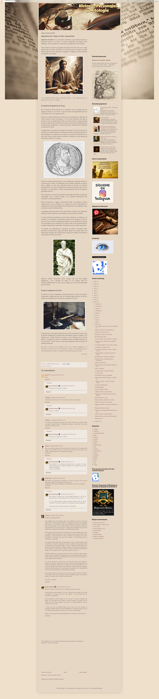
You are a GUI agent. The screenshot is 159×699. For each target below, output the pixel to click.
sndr (87, 688)
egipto (95, 435)
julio (96, 315)
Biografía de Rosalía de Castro (102, 408)
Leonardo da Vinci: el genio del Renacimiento (106, 416)
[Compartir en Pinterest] (69, 364)
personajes (48, 366)
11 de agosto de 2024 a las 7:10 (57, 420)
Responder (47, 379)
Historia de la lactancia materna (101, 60)
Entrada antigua (83, 672)
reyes (95, 463)
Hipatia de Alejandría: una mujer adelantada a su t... (106, 405)
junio (96, 317)
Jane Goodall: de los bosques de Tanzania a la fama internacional (108, 127)
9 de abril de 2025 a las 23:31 (63, 587)
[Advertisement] (64, 657)
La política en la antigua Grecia (102, 347)
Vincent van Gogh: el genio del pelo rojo (104, 330)
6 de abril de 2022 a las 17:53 (57, 375)
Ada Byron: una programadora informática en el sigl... (106, 410)
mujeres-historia (97, 451)
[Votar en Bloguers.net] (95, 481)
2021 (95, 293)
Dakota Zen (48, 478)
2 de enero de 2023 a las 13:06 (68, 408)
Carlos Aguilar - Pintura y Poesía (101, 524)
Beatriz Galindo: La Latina (101, 397)
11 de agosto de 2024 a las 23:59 (68, 434)
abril (96, 322)
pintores (95, 459)
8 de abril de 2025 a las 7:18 (67, 494)
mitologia (96, 449)
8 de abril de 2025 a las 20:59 (57, 515)
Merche (47, 446)
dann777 (47, 375)
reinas (95, 461)
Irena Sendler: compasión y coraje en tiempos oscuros (105, 350)
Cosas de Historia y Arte (99, 528)
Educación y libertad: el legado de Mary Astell (108, 137)
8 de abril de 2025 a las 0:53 (56, 446)
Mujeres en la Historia (99, 536)
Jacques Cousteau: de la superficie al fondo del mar (106, 365)
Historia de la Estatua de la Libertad (103, 334)
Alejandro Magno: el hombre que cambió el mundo (105, 353)
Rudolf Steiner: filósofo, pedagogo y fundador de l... (106, 378)
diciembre (97, 304)
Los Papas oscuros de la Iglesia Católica (104, 371)
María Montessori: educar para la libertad (104, 356)
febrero (97, 421)
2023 (95, 288)
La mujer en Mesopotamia (101, 385)
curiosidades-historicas (99, 433)
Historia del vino (99, 418)
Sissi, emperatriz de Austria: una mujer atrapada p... (106, 326)
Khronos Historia (98, 534)
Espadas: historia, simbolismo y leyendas (104, 400)
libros (95, 447)
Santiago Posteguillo (98, 538)
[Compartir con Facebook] (67, 364)
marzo (97, 324)
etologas (95, 441)
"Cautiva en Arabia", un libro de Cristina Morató (104, 381)
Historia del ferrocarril (100, 362)
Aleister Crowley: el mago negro (108, 147)
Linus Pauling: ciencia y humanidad (103, 375)
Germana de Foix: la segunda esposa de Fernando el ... (104, 359)
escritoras (96, 437)
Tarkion (47, 515)
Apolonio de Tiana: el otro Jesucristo (103, 402)
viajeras (95, 464)
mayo (96, 319)
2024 (95, 286)
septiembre (98, 310)
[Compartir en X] (66, 364)
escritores (96, 439)
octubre (97, 308)
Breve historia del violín (100, 336)
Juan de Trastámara (99, 368)
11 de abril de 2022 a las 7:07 (67, 386)
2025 (95, 284)
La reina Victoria (99, 373)
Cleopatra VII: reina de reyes (102, 332)
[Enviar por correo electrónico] (63, 364)
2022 (95, 290)
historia (95, 443)
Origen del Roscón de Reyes (101, 389)
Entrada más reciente (46, 672)
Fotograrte (96, 532)
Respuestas (49, 383)
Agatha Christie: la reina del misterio (103, 414)
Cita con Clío (97, 526)
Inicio (65, 672)
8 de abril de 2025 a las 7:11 (67, 461)
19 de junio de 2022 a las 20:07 (57, 397)
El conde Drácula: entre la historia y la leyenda (106, 339)
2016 (95, 302)
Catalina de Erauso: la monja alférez (103, 391)
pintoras (95, 457)
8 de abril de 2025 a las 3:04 (58, 478)
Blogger (100, 688)
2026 (95, 281)
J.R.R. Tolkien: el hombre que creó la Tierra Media (105, 394)
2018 (95, 297)
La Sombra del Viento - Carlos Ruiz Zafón (108, 108)
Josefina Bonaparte (104, 117)
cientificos (96, 431)
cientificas (96, 429)
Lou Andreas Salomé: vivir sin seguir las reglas (106, 345)
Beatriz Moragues (53, 386)
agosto (97, 313)
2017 (95, 299)
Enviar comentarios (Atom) (54, 675)
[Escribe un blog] (64, 364)
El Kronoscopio (97, 530)
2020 (95, 295)
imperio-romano (97, 445)
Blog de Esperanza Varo (99, 522)
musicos (95, 453)
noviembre (98, 306)
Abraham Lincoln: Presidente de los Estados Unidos (105, 341)
